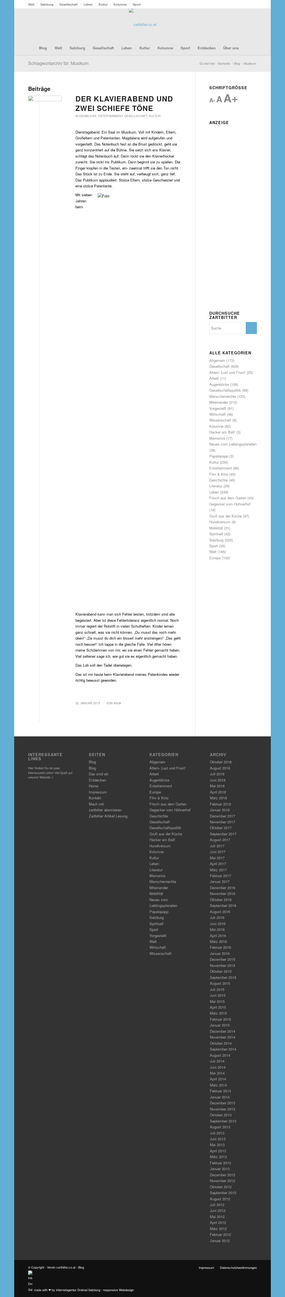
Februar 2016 (220, 947)
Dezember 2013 (222, 1102)
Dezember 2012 (222, 1174)
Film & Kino (218, 474)
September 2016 (223, 905)
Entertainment (110, 116)
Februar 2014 (220, 1090)
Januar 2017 (220, 881)
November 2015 (222, 965)
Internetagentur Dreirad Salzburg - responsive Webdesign (95, 1289)
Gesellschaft (68, 4)
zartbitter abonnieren (105, 809)
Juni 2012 (217, 1210)
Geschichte (218, 480)
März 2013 (218, 1156)
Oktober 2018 (221, 761)
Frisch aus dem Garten (227, 497)
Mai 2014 (217, 1073)
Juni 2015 (217, 995)
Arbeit (214, 378)
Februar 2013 (220, 1162)
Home (93, 785)
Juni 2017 (217, 851)
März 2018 (218, 797)
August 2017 (220, 839)
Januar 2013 (220, 1168)
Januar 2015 (220, 1025)
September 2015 (223, 977)
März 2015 (218, 1013)
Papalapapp (218, 456)
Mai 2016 (217, 929)
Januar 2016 (220, 953)
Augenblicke (86, 116)
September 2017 (223, 833)
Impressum (98, 792)
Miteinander (218, 402)
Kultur (103, 4)
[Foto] (45, 104)
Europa (215, 557)
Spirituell (216, 533)
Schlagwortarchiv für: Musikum (58, 63)
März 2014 (218, 1085)
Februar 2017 (220, 875)
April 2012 (218, 1222)
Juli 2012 (217, 1204)
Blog (92, 761)
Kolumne (120, 4)
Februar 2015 (220, 1019)
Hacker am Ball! (222, 432)
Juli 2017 (217, 845)
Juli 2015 (217, 989)
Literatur (215, 485)
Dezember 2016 (222, 887)
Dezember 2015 (222, 959)
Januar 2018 (220, 809)
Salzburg (46, 4)
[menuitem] (33, 4)
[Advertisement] (233, 210)
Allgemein (217, 360)
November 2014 (222, 1037)
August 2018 (220, 768)
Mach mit (96, 804)
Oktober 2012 (221, 1186)
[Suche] (246, 48)
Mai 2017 (217, 857)
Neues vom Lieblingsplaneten (233, 444)
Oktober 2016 (221, 899)
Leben (88, 4)
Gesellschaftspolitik (225, 390)
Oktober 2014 (221, 1043)
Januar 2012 (220, 1240)
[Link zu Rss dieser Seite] (244, 24)
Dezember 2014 (222, 1031)
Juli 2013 (217, 1133)
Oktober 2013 (221, 1114)
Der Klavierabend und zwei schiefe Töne (124, 103)
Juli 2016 (217, 917)
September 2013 (223, 1121)
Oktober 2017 (221, 827)
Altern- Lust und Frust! (227, 372)
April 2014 (218, 1078)
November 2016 (222, 893)
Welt (31, 4)
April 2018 (218, 792)
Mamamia (217, 438)
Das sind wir (99, 773)
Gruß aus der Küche (225, 516)
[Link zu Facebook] (236, 24)
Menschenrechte (222, 396)
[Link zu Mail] (253, 24)
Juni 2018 (217, 780)
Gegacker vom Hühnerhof (229, 504)
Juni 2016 (217, 923)
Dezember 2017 (222, 816)
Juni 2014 (217, 1067)
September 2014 (223, 1049)
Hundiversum (219, 521)
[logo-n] (142, 24)
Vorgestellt (217, 408)
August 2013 (220, 1126)
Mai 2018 (217, 785)
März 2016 (218, 941)
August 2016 (220, 911)
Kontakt (95, 797)
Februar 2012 (220, 1234)
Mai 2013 (217, 1144)
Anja (117, 703)
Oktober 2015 (221, 971)
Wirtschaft (217, 414)
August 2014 (220, 1055)
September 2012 (223, 1192)
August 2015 (220, 983)
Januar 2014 (220, 1097)
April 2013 (218, 1150)
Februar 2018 (220, 804)
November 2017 (222, 821)
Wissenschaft (220, 420)
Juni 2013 (217, 1138)
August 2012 (220, 1198)
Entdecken (97, 780)
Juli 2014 (217, 1061)
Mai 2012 (217, 1216)
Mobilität (216, 528)
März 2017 (218, 869)
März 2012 (218, 1228)
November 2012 (222, 1180)
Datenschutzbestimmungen (238, 1267)
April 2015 (218, 1007)
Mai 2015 (217, 1001)
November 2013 (222, 1109)
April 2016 (218, 935)
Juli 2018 (217, 773)
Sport (137, 4)
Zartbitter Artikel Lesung (108, 816)
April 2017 (218, 863)
